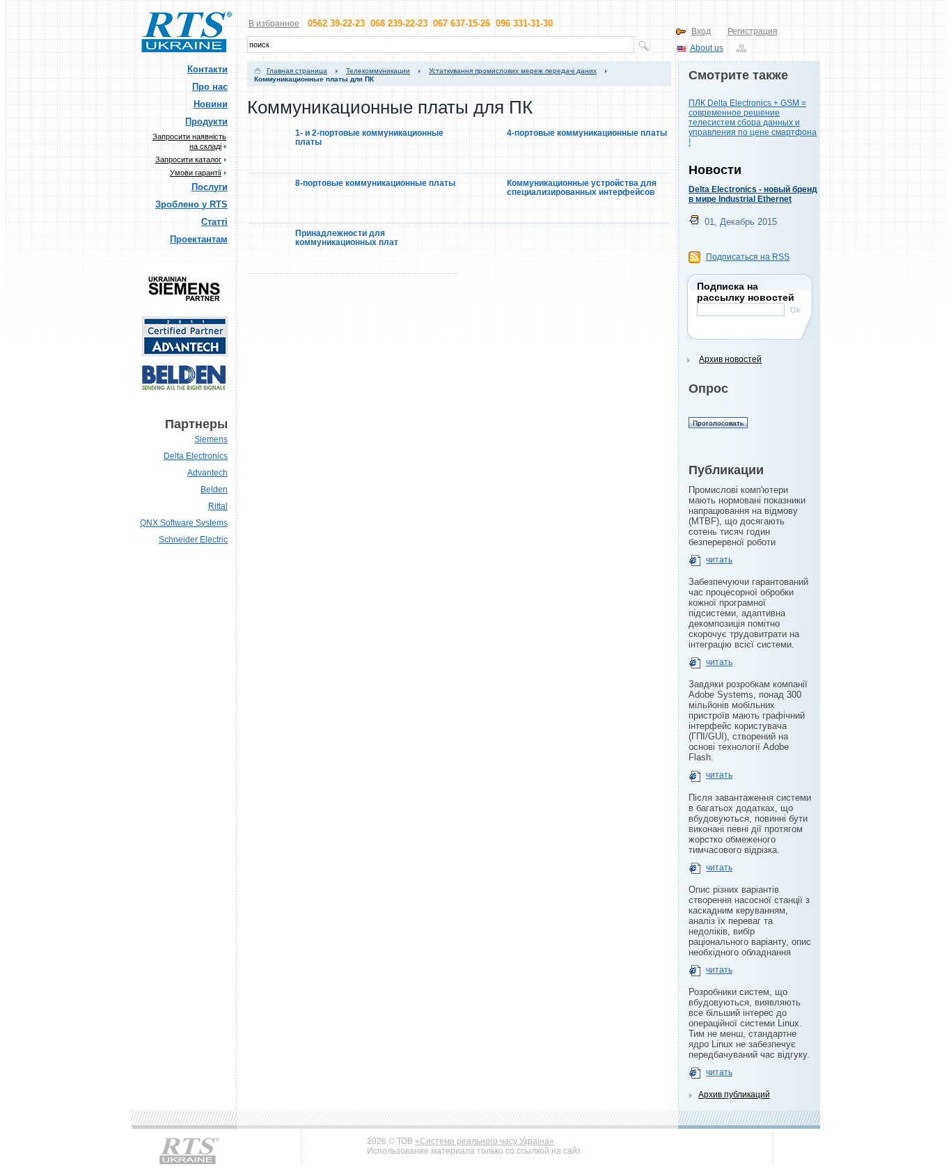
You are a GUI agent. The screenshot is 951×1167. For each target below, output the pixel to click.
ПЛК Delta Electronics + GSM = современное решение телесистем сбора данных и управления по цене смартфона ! (753, 122)
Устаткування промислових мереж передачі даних (513, 71)
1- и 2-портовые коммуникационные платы (369, 138)
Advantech (207, 473)
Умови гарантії (195, 173)
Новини (211, 104)
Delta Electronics (196, 456)
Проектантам (199, 239)
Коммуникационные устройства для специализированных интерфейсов (582, 188)
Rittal (218, 506)
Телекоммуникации (378, 71)
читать (719, 560)
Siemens (211, 439)
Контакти (207, 69)
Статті (214, 222)
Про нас (210, 86)
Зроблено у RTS (191, 204)
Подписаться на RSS (747, 257)
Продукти (206, 121)
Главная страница (297, 71)
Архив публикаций (734, 1094)
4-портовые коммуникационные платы (587, 133)
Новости (715, 170)
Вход (701, 31)
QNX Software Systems (184, 523)
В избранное (274, 24)
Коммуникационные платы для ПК (314, 79)
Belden (214, 489)
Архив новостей (730, 359)
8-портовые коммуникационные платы (375, 183)
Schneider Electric (193, 540)
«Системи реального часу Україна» (484, 1141)
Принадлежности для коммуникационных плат (346, 238)
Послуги (209, 187)
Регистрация (753, 31)
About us (706, 48)
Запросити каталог (188, 159)
